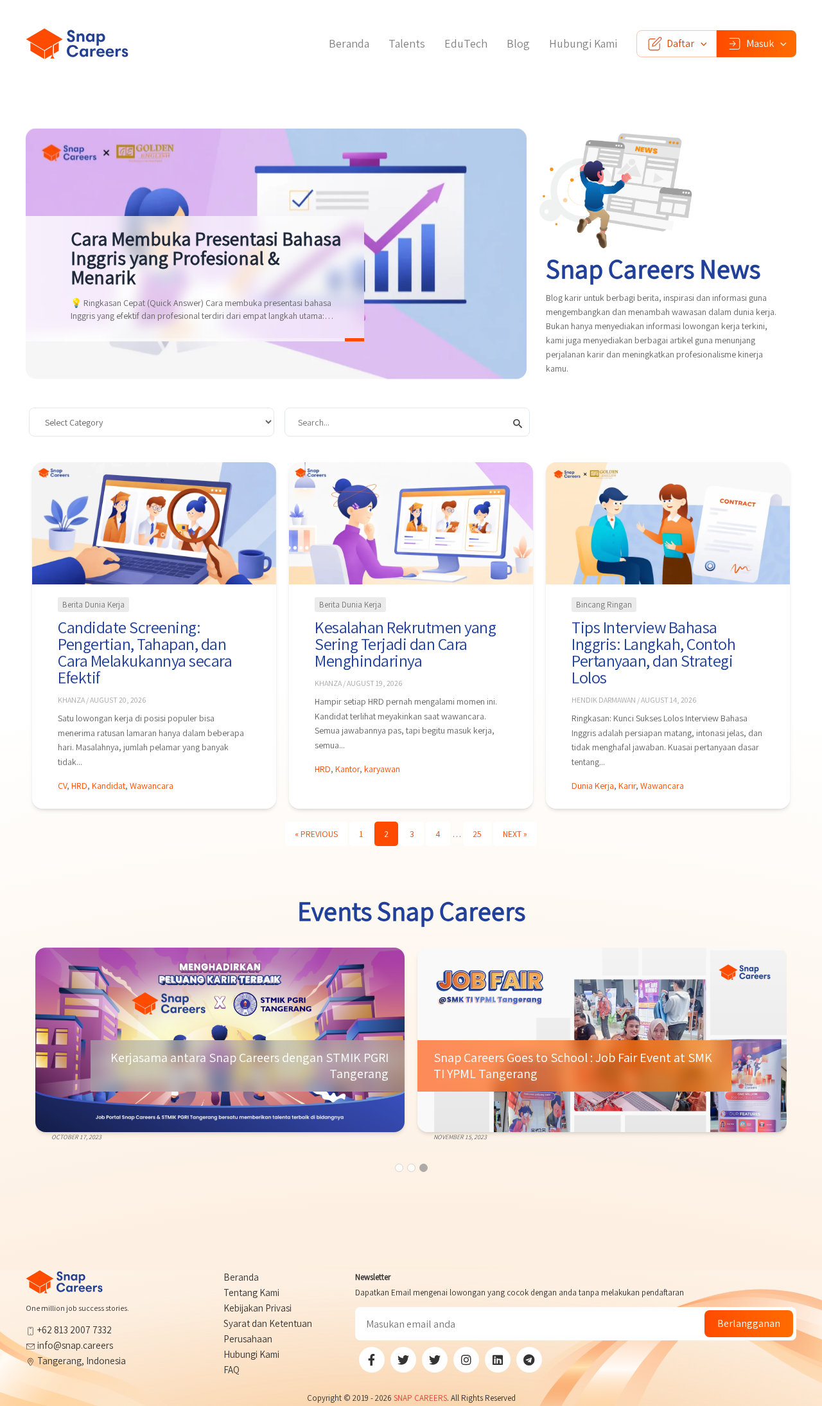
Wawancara (151, 785)
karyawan (382, 769)
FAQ (231, 1370)
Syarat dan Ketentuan (267, 1323)
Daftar (680, 43)
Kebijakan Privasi (257, 1308)
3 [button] (423, 1168)
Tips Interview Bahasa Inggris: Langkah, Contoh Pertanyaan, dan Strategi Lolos (653, 652)
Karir (627, 785)
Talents (407, 43)
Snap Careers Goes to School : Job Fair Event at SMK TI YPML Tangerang (249, 1066)
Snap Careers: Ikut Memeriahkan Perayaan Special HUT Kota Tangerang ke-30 (567, 1066)
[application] (700, 43)
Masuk (760, 43)
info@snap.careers (75, 1345)
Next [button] (771, 1055)
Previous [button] (51, 1055)
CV (62, 785)
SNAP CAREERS (420, 1397)
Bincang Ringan (604, 604)
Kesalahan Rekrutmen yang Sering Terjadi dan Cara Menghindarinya (405, 643)
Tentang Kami (251, 1292)
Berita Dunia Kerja (93, 604)
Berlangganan (748, 1323)
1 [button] (399, 1168)
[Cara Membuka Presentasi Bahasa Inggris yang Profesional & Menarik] (276, 254)
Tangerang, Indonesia (80, 1361)
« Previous (316, 834)
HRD (79, 785)
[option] (220, 1045)
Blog (518, 43)
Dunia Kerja (593, 785)
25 (477, 834)
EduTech (465, 43)
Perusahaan (247, 1339)
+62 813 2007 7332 (73, 1330)
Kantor (347, 769)
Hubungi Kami (583, 43)
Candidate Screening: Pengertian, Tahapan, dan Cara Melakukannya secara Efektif (145, 652)
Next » (515, 834)
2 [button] (411, 1168)
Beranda (349, 43)
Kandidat (108, 785)
